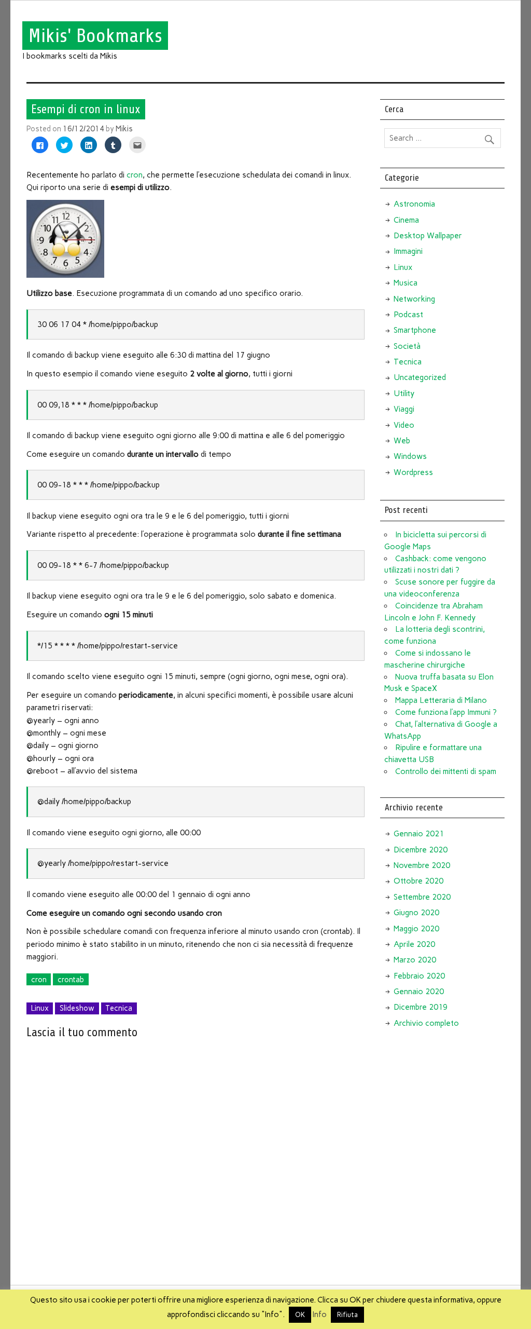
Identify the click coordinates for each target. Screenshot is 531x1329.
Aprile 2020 (414, 944)
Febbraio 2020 (419, 976)
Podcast (408, 314)
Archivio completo (426, 1023)
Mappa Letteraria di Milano (441, 700)
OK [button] (300, 1315)
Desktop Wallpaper (428, 235)
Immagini (408, 251)
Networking (414, 299)
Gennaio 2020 (419, 991)
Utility (404, 393)
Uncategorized (420, 377)
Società (407, 346)
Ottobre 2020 (418, 881)
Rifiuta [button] (347, 1315)
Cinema (406, 220)
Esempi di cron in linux (86, 109)
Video (404, 425)
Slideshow (77, 1008)
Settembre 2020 (422, 897)
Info (320, 1314)
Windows (410, 456)
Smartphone (415, 330)
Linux (40, 1008)
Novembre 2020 (422, 865)
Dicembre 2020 (421, 850)
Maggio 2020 (416, 928)
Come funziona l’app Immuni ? (446, 712)
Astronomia (414, 204)
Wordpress (413, 472)
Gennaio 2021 (419, 833)
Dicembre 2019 (421, 1007)
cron (135, 175)
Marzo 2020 (415, 960)
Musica (405, 283)
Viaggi (404, 409)
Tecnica (118, 1008)
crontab (71, 979)
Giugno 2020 (416, 912)
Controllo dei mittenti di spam (445, 771)
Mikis (124, 128)
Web (402, 440)
